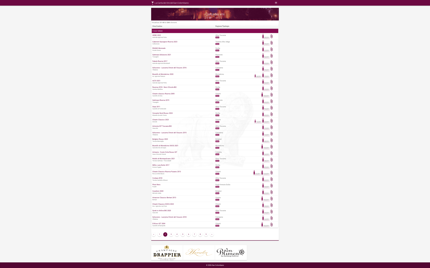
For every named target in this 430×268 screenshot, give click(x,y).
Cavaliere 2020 (157, 191)
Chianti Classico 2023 (160, 120)
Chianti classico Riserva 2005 (163, 94)
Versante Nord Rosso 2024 (162, 113)
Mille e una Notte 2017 (160, 165)
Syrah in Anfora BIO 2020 (161, 211)
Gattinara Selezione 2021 (161, 55)
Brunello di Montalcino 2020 (162, 74)
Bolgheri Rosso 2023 (160, 139)
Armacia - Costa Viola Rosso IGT (164, 152)
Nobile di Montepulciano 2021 (163, 159)
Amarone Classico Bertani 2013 (164, 198)
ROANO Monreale (159, 48)
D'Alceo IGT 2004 (158, 224)
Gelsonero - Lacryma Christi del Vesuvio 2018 (169, 217)
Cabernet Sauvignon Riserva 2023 (164, 42)
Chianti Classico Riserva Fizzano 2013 (166, 172)
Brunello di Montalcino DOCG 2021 (165, 146)
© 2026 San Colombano (215, 265)
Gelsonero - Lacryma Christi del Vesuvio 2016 (169, 68)
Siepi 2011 (156, 107)
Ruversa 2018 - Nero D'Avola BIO (164, 87)
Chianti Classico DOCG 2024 (163, 204)
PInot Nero (156, 185)
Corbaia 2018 (157, 178)
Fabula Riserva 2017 (159, 61)
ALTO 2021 (156, 81)
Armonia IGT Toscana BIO (162, 126)
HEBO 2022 (156, 35)
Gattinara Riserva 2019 (160, 100)
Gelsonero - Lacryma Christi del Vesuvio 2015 (169, 133)
